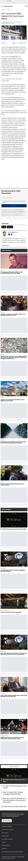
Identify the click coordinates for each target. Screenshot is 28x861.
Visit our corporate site (12, 816)
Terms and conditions (7, 826)
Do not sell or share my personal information (12, 851)
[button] (2, 6)
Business (3, 9)
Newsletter (24, 42)
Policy (8, 9)
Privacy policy (5, 832)
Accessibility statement (7, 839)
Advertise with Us (6, 845)
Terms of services (18, 209)
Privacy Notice (20, 211)
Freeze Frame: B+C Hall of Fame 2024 (14, 806)
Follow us (16, 42)
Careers (3, 842)
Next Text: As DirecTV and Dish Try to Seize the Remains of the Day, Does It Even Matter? (14, 800)
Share (5, 42)
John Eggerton (6, 22)
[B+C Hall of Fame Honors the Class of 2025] (14, 776)
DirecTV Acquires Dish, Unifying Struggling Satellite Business (13, 793)
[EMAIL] (12, 234)
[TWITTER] (9, 234)
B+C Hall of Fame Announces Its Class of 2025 (15, 787)
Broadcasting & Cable (16, 22)
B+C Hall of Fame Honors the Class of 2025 (14, 780)
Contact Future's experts (7, 829)
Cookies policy (5, 836)
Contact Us (4, 848)
